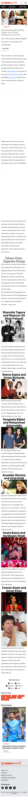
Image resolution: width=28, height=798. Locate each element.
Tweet (18, 683)
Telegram (20, 686)
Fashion (3, 7)
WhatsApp (11, 686)
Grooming (12, 7)
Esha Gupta (12, 77)
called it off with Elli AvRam (14, 74)
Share (11, 683)
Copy (18, 688)
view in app (22, 7)
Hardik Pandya (12, 71)
